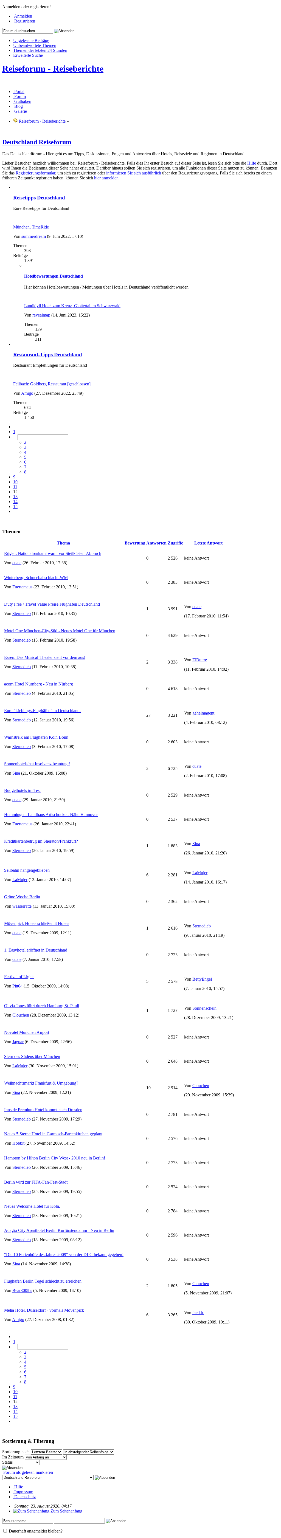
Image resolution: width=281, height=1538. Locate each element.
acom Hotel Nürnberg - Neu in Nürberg (38, 684)
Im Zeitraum (13, 1457)
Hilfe (251, 163)
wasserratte (22, 906)
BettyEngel (202, 979)
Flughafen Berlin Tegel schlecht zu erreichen (43, 1281)
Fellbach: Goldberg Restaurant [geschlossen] (52, 384)
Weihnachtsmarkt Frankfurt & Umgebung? (41, 1083)
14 (15, 501)
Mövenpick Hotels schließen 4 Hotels (36, 923)
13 (15, 496)
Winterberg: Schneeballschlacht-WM (36, 577)
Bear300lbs (22, 1290)
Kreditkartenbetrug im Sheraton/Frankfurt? (41, 841)
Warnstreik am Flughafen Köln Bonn (36, 737)
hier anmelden (106, 178)
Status (7, 1462)
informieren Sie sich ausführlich (133, 173)
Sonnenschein (204, 1008)
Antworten (156, 543)
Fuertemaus (22, 587)
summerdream (33, 236)
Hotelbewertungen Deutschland (53, 276)
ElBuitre (199, 659)
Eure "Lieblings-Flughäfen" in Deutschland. (42, 710)
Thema (63, 543)
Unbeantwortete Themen (34, 45)
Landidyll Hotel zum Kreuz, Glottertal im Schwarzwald (72, 305)
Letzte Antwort (209, 543)
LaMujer (19, 879)
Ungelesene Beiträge (31, 40)
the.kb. (198, 1312)
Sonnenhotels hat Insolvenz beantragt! (37, 763)
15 (15, 506)
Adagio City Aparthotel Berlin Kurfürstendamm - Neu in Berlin (59, 1230)
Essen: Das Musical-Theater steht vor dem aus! (44, 657)
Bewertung (135, 543)
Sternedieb (21, 613)
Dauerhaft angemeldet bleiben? (35, 1531)
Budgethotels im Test (22, 790)
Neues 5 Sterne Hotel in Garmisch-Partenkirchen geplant (53, 1133)
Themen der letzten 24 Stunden (40, 50)
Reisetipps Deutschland (39, 198)
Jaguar (18, 1041)
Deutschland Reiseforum (36, 142)
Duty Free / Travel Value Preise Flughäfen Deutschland (52, 604)
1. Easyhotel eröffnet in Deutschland (35, 950)
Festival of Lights (19, 976)
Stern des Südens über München (32, 1056)
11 (15, 486)
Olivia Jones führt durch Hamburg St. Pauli (41, 1005)
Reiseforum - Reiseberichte (52, 69)
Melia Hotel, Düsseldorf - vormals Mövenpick (44, 1310)
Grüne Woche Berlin (22, 896)
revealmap (41, 315)
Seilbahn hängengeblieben (27, 870)
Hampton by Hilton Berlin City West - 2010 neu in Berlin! (54, 1158)
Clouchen (20, 1015)
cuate (16, 562)
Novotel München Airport (26, 1032)
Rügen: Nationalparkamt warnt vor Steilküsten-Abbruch (52, 553)
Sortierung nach (16, 1451)
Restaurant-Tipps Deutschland (47, 354)
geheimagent (203, 713)
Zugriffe (175, 543)
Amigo (27, 393)
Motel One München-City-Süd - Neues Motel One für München (59, 630)
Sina (16, 773)
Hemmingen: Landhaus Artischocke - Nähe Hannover (51, 814)
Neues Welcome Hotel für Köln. (32, 1206)
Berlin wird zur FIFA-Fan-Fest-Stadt (36, 1182)
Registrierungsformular (35, 173)
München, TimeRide (31, 227)
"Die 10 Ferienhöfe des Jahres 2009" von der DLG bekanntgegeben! (63, 1254)
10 (15, 481)
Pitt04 (17, 986)
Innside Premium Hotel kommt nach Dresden (43, 1109)
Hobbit (18, 1143)
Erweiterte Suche (28, 55)
